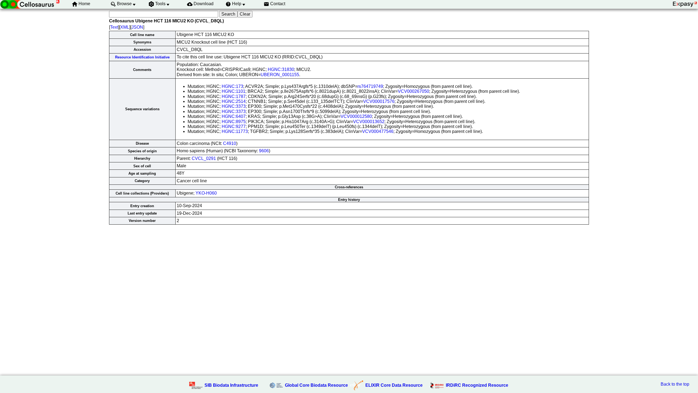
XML (124, 27)
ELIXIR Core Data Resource (394, 385)
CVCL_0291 (204, 158)
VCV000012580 (356, 116)
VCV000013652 (368, 121)
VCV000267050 (413, 91)
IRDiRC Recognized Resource (477, 385)
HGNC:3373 (234, 106)
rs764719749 (370, 86)
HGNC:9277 (234, 126)
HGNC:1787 (234, 96)
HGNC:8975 (234, 121)
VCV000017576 (379, 101)
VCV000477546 (377, 131)
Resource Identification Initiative (142, 57)
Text (114, 27)
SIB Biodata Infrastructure (231, 385)
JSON (137, 27)
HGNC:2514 (234, 101)
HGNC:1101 (233, 91)
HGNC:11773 (235, 131)
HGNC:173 (232, 86)
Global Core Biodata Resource (316, 385)
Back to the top (675, 384)
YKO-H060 (206, 193)
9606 (264, 150)
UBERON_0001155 (280, 74)
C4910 (229, 143)
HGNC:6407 (234, 116)
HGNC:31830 (281, 69)
